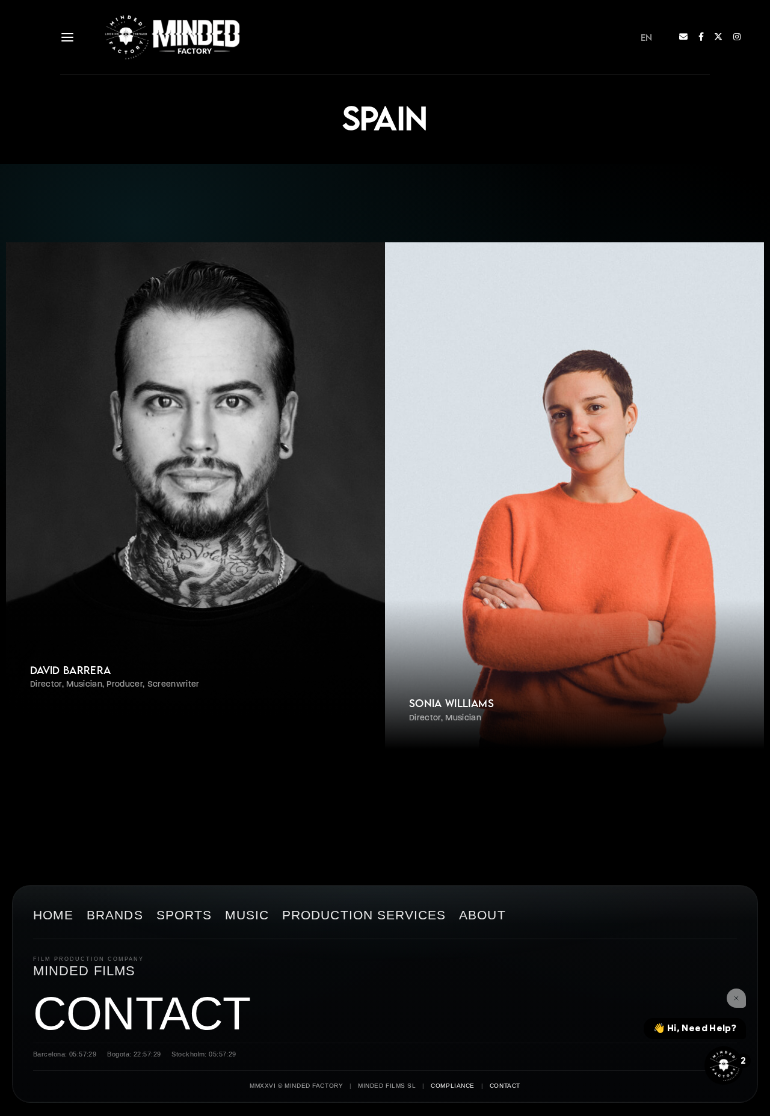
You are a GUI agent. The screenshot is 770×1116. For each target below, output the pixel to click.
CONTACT (142, 1013)
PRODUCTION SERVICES (364, 915)
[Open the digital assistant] (723, 1065)
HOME (53, 915)
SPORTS (184, 915)
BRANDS (115, 915)
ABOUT (482, 915)
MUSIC (247, 915)
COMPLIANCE (453, 1085)
